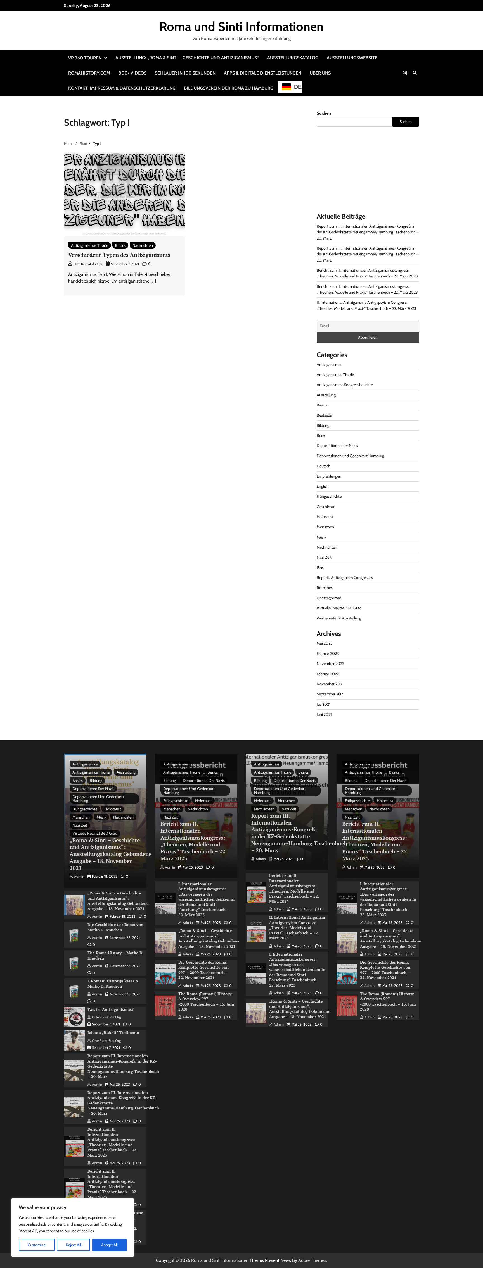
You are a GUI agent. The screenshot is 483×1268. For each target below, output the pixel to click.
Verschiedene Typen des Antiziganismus (119, 254)
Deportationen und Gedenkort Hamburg (350, 455)
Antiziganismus (329, 364)
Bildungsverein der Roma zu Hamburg (228, 88)
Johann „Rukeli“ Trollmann (113, 1032)
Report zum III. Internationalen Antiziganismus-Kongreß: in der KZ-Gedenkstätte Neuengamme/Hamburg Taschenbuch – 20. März (368, 232)
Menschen (325, 526)
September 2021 (330, 694)
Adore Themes (312, 1260)
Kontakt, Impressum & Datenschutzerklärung (122, 88)
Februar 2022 (328, 673)
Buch (321, 435)
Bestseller (325, 415)
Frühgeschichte (329, 496)
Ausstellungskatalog (292, 57)
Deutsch (323, 465)
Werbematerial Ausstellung (339, 618)
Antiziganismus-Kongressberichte (345, 384)
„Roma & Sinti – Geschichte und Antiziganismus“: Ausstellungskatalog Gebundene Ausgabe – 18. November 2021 (110, 854)
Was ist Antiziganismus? (110, 1009)
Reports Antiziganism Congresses (345, 577)
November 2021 (330, 683)
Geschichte (326, 506)
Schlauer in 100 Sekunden (185, 73)
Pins (320, 567)
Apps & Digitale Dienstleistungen (262, 73)
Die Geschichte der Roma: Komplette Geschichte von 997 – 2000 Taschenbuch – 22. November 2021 (203, 970)
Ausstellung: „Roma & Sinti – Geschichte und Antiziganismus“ (187, 57)
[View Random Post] (405, 73)
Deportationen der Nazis (337, 445)
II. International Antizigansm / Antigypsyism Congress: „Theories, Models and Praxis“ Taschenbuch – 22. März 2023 (297, 928)
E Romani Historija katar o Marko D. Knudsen (112, 983)
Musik (321, 537)
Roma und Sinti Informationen (241, 26)
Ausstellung (326, 395)
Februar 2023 (328, 653)
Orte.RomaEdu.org (88, 264)
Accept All (109, 1244)
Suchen (324, 113)
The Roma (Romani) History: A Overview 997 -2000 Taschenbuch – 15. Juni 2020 (206, 1001)
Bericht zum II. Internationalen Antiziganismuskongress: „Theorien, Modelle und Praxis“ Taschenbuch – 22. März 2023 (112, 1142)
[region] (72, 1227)
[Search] (415, 73)
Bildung (323, 425)
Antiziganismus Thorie (89, 245)
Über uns (320, 73)
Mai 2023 (325, 643)
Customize (37, 1244)
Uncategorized (329, 597)
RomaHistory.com (89, 73)
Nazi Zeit (324, 557)
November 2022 (330, 663)
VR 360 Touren (84, 58)
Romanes (325, 587)
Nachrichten (142, 245)
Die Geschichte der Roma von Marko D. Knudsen (115, 927)
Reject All (73, 1244)
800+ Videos (132, 73)
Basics (120, 245)
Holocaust (325, 516)
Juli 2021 (323, 704)
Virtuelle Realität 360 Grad (339, 608)
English (323, 486)
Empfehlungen (329, 476)
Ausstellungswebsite (352, 57)
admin (79, 876)
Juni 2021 (324, 714)
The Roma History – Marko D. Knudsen (115, 955)
